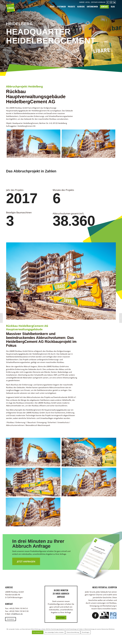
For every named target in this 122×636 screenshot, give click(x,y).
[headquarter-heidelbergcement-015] (88, 143)
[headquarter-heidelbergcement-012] (89, 452)
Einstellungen (85, 632)
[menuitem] (82, 2)
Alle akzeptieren (37, 632)
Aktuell (87, 2)
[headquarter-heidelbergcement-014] (89, 482)
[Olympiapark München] (120, 318)
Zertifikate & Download (98, 2)
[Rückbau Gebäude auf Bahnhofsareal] (1, 318)
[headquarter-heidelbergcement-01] (33, 143)
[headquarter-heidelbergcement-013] (33, 482)
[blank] (111, 2)
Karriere (81, 2)
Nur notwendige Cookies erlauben (54, 632)
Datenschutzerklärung (73, 632)
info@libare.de (17, 614)
